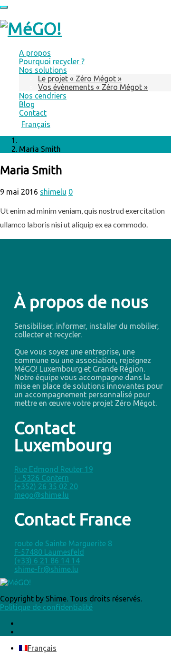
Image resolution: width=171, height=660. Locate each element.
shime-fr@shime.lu (46, 569)
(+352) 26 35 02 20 (46, 486)
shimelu (53, 191)
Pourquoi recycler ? (52, 61)
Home (29, 140)
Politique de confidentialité (46, 607)
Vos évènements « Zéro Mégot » (93, 87)
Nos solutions (43, 70)
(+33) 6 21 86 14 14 (47, 560)
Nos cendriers (42, 95)
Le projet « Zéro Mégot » (80, 78)
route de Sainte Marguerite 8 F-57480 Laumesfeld (63, 547)
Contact (33, 112)
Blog (27, 104)
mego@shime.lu (41, 495)
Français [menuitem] (42, 648)
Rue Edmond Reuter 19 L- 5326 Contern (53, 473)
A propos (35, 53)
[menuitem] (95, 124)
